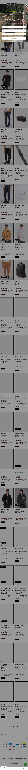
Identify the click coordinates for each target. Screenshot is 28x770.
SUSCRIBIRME (14, 38)
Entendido (24, 768)
